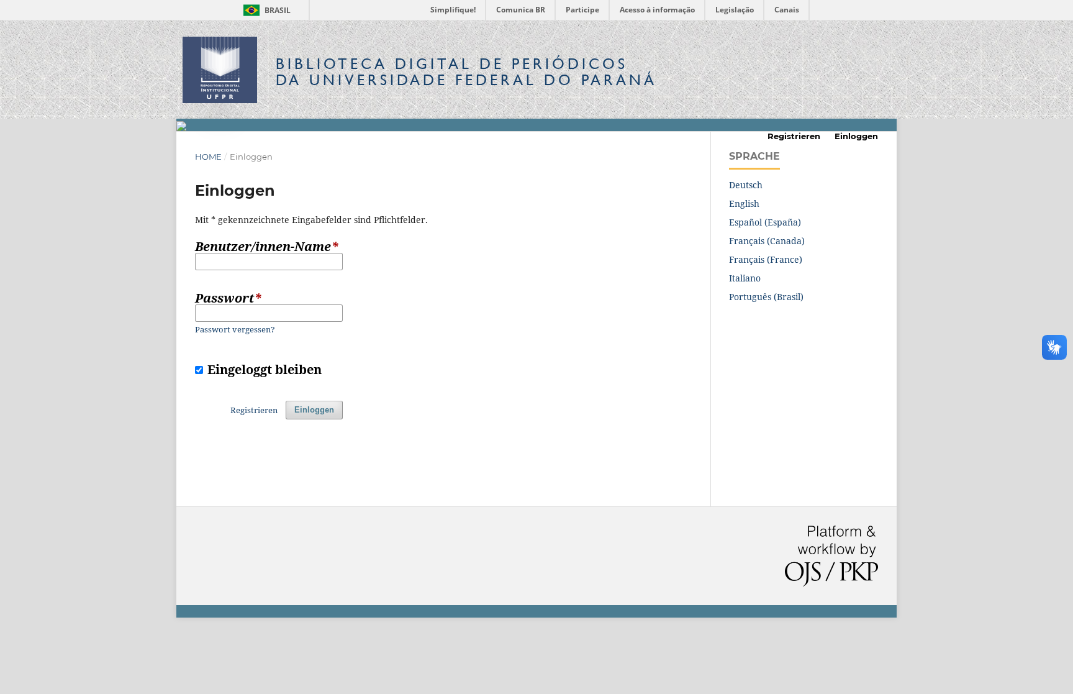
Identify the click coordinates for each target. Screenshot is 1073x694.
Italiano (745, 278)
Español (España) (765, 222)
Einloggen (856, 136)
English (744, 203)
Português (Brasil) (766, 297)
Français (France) (765, 259)
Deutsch (746, 185)
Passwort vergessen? (235, 329)
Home (208, 157)
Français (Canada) (767, 241)
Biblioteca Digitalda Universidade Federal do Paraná (466, 71)
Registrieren (793, 136)
